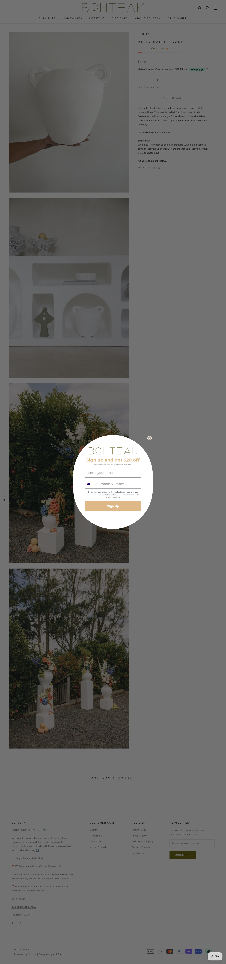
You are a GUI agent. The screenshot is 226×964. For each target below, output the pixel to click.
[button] (113, 450)
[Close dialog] (149, 438)
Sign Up (113, 506)
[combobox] (91, 483)
